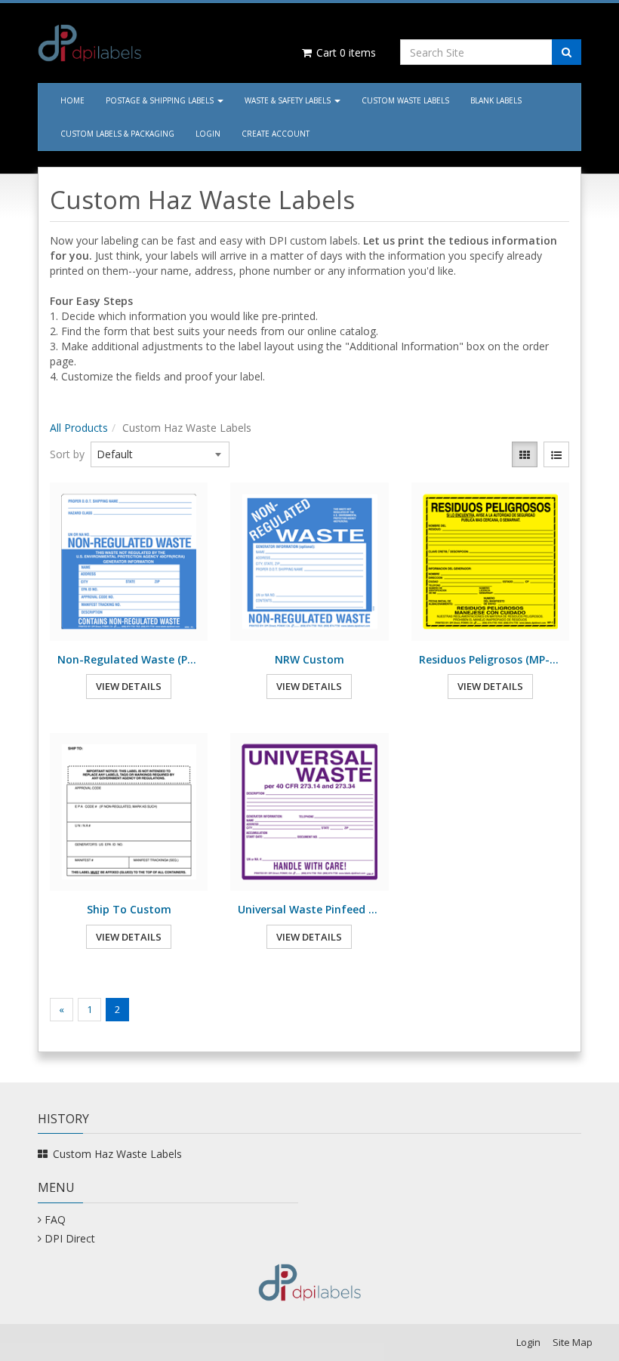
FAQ (55, 1219)
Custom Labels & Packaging (117, 133)
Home (72, 100)
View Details (129, 686)
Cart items (344, 52)
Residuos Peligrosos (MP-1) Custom (490, 659)
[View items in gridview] (524, 454)
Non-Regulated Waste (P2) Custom (128, 659)
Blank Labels (496, 100)
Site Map (573, 1342)
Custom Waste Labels (405, 100)
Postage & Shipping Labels (161, 100)
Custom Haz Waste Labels (117, 1154)
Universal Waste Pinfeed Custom (309, 909)
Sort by (67, 454)
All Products (79, 427)
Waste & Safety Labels (289, 100)
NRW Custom (309, 659)
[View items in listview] (556, 454)
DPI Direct (70, 1238)
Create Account (276, 133)
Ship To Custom (129, 909)
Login (208, 133)
